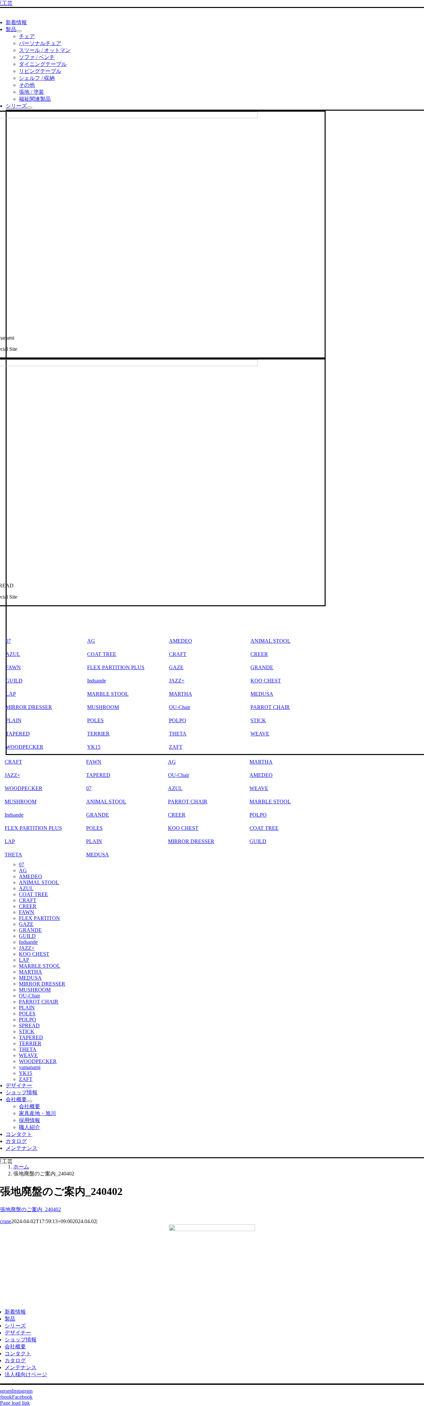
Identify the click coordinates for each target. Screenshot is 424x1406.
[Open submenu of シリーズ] (29, 108)
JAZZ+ (177, 680)
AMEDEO (180, 641)
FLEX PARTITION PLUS (115, 667)
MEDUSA (261, 694)
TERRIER (98, 733)
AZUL (175, 788)
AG (91, 641)
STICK (258, 720)
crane (5, 1221)
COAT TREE (101, 654)
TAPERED (98, 775)
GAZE (176, 667)
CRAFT (177, 654)
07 (88, 788)
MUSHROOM (103, 707)
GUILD (257, 841)
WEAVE (259, 733)
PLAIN (94, 841)
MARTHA (180, 694)
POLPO (177, 720)
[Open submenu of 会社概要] (29, 1101)
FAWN (93, 762)
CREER (259, 654)
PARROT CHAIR (270, 707)
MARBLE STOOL (108, 694)
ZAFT (176, 747)
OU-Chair (179, 707)
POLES (95, 720)
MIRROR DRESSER (191, 841)
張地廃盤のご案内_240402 (30, 1209)
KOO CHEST (265, 680)
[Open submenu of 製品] (19, 31)
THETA (177, 733)
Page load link (15, 1403)
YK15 (93, 747)
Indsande (96, 680)
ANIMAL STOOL (270, 641)
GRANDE (261, 667)
